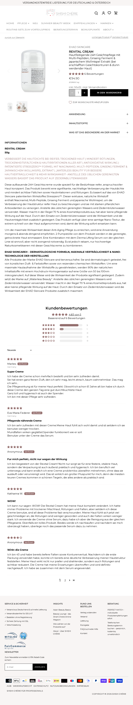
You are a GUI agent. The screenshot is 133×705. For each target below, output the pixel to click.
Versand (83, 616)
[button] (76, 73)
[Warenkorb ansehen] (116, 12)
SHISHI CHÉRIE (119, 694)
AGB (9, 686)
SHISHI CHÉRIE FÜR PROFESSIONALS (25, 691)
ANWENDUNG (77, 114)
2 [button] (65, 580)
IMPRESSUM (83, 686)
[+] (84, 92)
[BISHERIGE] (13, 70)
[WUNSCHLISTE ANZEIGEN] (109, 12)
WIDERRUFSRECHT (22, 686)
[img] (14, 359)
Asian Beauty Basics (62, 610)
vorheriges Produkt (101, 37)
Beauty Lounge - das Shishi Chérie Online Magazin (62, 617)
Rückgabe (84, 625)
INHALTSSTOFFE (78, 123)
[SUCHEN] (96, 12)
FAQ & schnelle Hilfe (89, 629)
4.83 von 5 (75, 314)
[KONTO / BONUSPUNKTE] (103, 12)
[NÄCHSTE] (55, 70)
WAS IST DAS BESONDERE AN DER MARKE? (94, 132)
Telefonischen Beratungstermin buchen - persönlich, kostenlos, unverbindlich (116, 628)
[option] (34, 71)
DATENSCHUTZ (41, 686)
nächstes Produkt (120, 37)
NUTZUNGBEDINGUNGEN (62, 686)
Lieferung (84, 621)
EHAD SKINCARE (79, 47)
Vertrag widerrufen (88, 612)
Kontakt (83, 633)
